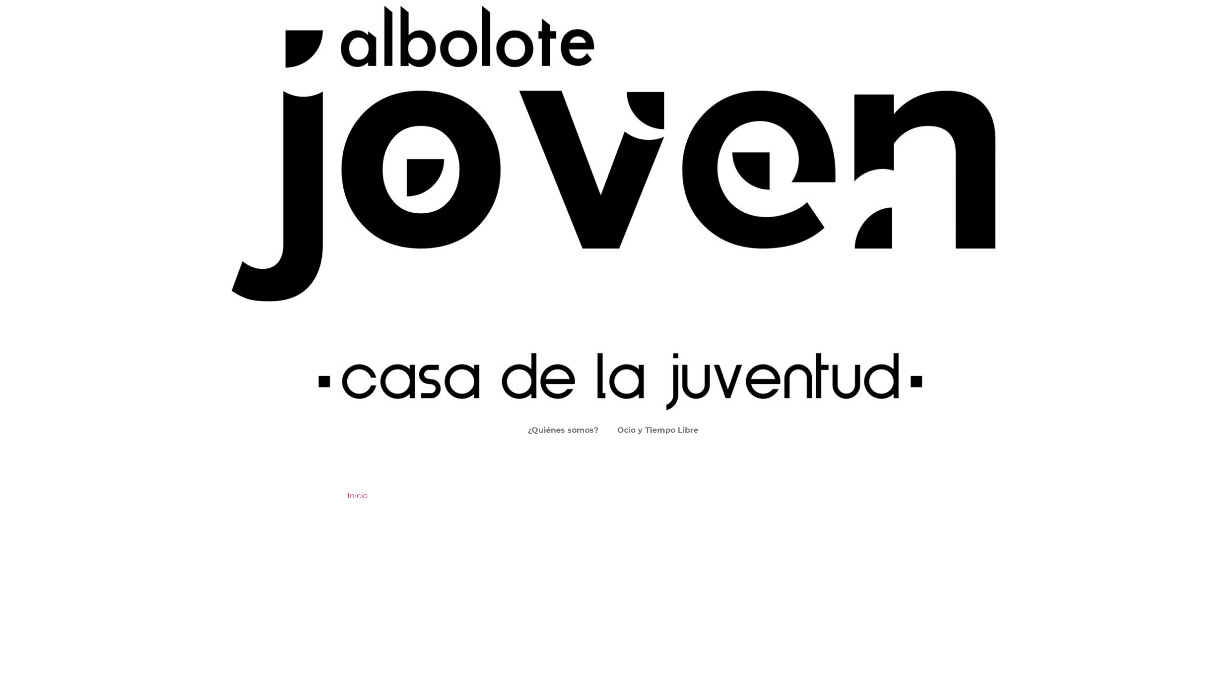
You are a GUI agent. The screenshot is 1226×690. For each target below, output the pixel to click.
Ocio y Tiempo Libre (657, 430)
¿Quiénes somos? (563, 430)
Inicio (357, 495)
